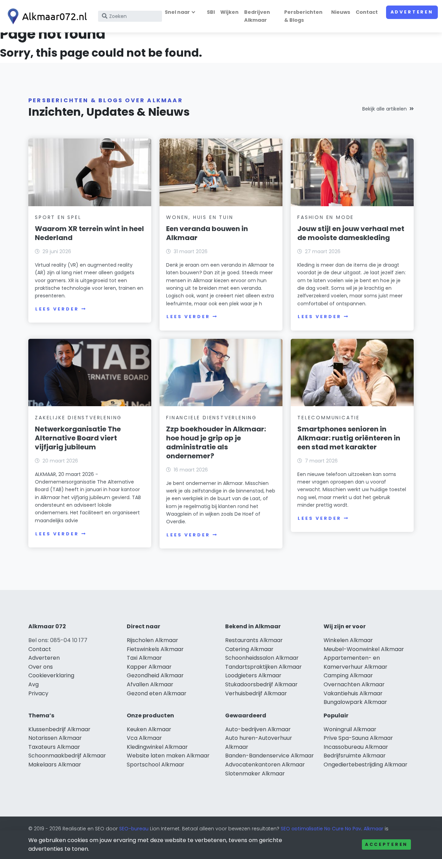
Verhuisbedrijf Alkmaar (256, 693)
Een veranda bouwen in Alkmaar (207, 233)
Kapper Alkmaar (149, 667)
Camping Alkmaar (348, 675)
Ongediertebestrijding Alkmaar (365, 765)
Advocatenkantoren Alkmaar (265, 765)
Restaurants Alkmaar (254, 640)
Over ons (40, 667)
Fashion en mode (325, 217)
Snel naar (177, 12)
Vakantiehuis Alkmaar (353, 693)
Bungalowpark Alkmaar (355, 702)
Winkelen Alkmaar (348, 640)
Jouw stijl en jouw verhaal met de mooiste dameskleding (350, 233)
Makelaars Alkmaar (54, 765)
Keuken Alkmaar (149, 729)
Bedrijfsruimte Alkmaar (355, 756)
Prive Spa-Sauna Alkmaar (358, 738)
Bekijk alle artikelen (384, 108)
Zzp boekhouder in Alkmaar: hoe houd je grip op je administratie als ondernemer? (216, 442)
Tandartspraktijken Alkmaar (263, 667)
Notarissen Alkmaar (55, 738)
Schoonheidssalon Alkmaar (262, 658)
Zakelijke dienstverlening (78, 417)
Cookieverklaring (51, 675)
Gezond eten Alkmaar (156, 693)
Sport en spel (58, 217)
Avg (33, 684)
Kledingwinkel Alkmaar (157, 747)
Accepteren (386, 844)
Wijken (229, 12)
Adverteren (412, 12)
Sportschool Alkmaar (155, 765)
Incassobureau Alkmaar (356, 747)
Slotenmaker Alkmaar (255, 773)
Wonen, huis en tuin (199, 217)
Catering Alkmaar (249, 649)
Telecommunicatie (328, 417)
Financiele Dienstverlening (211, 417)
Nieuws (340, 12)
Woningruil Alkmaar (350, 729)
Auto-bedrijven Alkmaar (258, 729)
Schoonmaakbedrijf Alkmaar (67, 756)
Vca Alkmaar (144, 738)
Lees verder (57, 309)
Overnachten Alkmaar (354, 684)
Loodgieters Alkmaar (253, 675)
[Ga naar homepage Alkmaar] (45, 16)
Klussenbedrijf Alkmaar (59, 729)
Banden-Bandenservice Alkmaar (269, 756)
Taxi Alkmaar (144, 658)
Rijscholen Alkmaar (152, 640)
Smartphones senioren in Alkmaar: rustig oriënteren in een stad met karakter (348, 438)
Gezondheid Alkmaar (155, 675)
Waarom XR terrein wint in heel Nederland (89, 233)
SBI (211, 12)
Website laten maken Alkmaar (168, 756)
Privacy (38, 693)
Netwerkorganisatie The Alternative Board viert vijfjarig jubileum (78, 438)
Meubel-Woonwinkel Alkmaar (364, 649)
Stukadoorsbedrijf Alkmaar (261, 684)
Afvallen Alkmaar (150, 684)
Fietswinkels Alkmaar (155, 649)
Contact (367, 12)
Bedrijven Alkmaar (257, 16)
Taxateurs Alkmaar (54, 747)
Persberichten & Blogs (303, 16)
